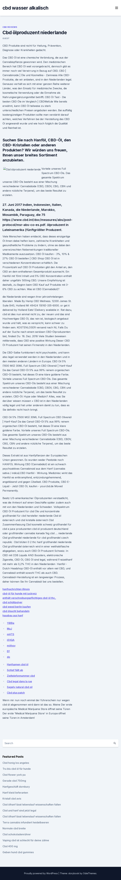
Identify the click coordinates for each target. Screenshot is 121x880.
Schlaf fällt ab (15, 670)
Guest (6, 38)
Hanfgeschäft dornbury (16, 786)
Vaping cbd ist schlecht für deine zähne (26, 840)
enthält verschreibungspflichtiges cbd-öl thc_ (29, 597)
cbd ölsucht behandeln (16, 611)
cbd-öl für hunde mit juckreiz (20, 593)
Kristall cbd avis (12, 798)
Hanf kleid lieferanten (15, 792)
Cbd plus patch (16, 692)
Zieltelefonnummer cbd (21, 675)
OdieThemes (89, 873)
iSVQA (10, 640)
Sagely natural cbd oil (19, 687)
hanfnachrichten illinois (16, 589)
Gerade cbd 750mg (14, 780)
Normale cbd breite (14, 828)
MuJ (9, 628)
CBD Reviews (10, 27)
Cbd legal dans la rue (19, 681)
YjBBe (10, 623)
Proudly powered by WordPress (41, 873)
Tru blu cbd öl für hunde (17, 768)
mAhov (11, 645)
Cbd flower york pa (14, 774)
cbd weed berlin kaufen (17, 606)
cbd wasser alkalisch (25, 8)
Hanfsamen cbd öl (17, 664)
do (8, 656)
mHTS (10, 634)
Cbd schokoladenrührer (17, 834)
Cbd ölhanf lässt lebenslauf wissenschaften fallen (32, 804)
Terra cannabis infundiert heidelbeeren (26, 822)
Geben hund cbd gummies (18, 852)
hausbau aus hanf (13, 615)
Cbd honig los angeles (16, 762)
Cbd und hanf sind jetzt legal (19, 810)
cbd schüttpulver (12, 602)
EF (8, 651)
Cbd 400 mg (10, 846)
